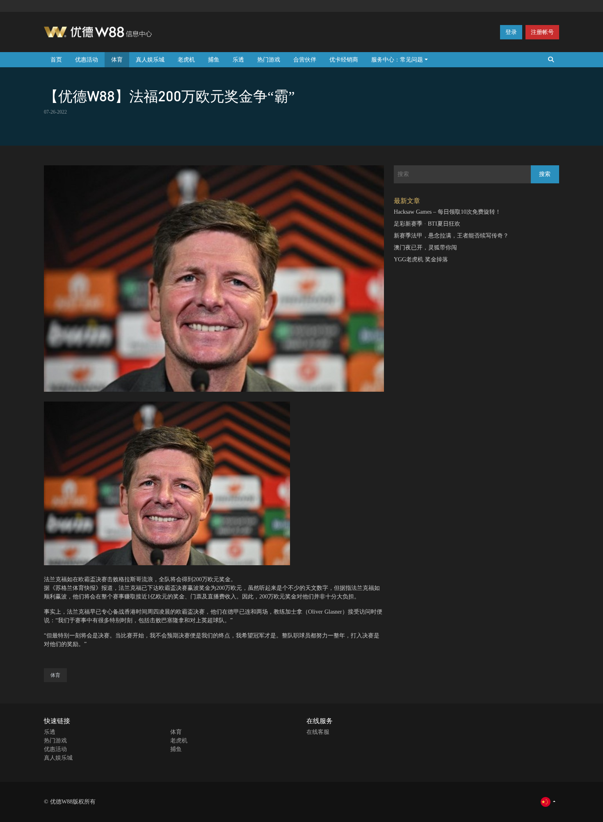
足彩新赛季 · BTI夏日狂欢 (427, 224)
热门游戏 (268, 60)
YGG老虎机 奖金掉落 (421, 259)
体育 (117, 60)
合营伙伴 (304, 60)
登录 (511, 32)
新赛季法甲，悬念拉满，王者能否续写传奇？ (451, 236)
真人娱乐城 (150, 60)
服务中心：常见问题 (397, 60)
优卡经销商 (343, 60)
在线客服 (317, 732)
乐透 (238, 60)
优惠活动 (86, 60)
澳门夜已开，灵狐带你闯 (425, 247)
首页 (56, 60)
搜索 (544, 174)
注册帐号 (542, 32)
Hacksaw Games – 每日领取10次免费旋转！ (447, 212)
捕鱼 (213, 60)
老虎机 (186, 60)
